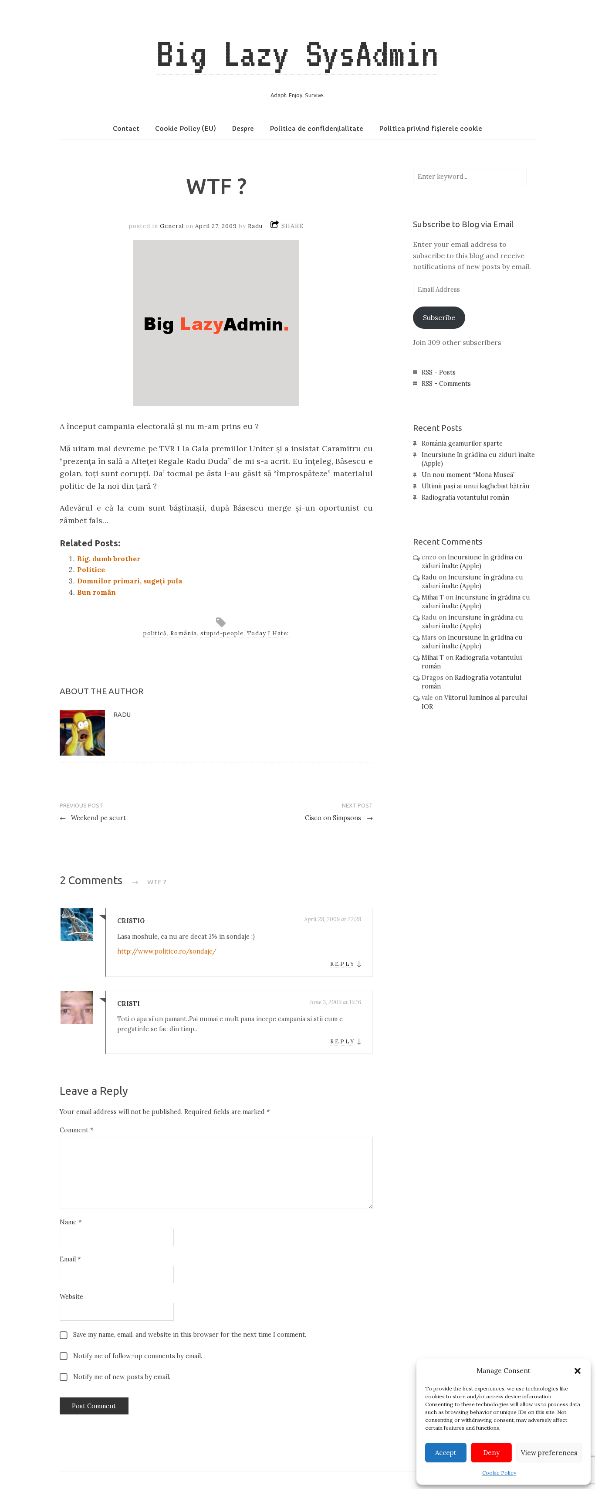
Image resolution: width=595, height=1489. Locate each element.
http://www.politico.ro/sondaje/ (166, 951)
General (172, 226)
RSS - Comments (446, 384)
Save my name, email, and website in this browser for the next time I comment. (189, 1335)
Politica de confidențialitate (316, 129)
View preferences (549, 1452)
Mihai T (433, 597)
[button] (577, 1370)
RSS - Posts (439, 372)
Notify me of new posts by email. (121, 1377)
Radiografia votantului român (465, 497)
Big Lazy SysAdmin (297, 53)
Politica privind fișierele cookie (430, 129)
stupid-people (221, 633)
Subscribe (439, 317)
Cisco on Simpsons (339, 818)
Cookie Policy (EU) (185, 129)
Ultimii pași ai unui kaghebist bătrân (475, 486)
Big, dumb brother (108, 558)
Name (70, 1222)
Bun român (96, 592)
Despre (243, 129)
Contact (126, 129)
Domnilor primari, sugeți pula (129, 580)
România (183, 633)
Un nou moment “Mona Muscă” (469, 475)
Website (71, 1297)
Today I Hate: (268, 633)
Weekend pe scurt (93, 818)
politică (155, 633)
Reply (342, 964)
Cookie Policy (499, 1472)
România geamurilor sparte (462, 443)
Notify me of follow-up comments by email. (137, 1356)
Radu (255, 226)
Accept (445, 1452)
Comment (76, 1130)
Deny (491, 1452)
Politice (91, 569)
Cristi (128, 1004)
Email (70, 1259)
